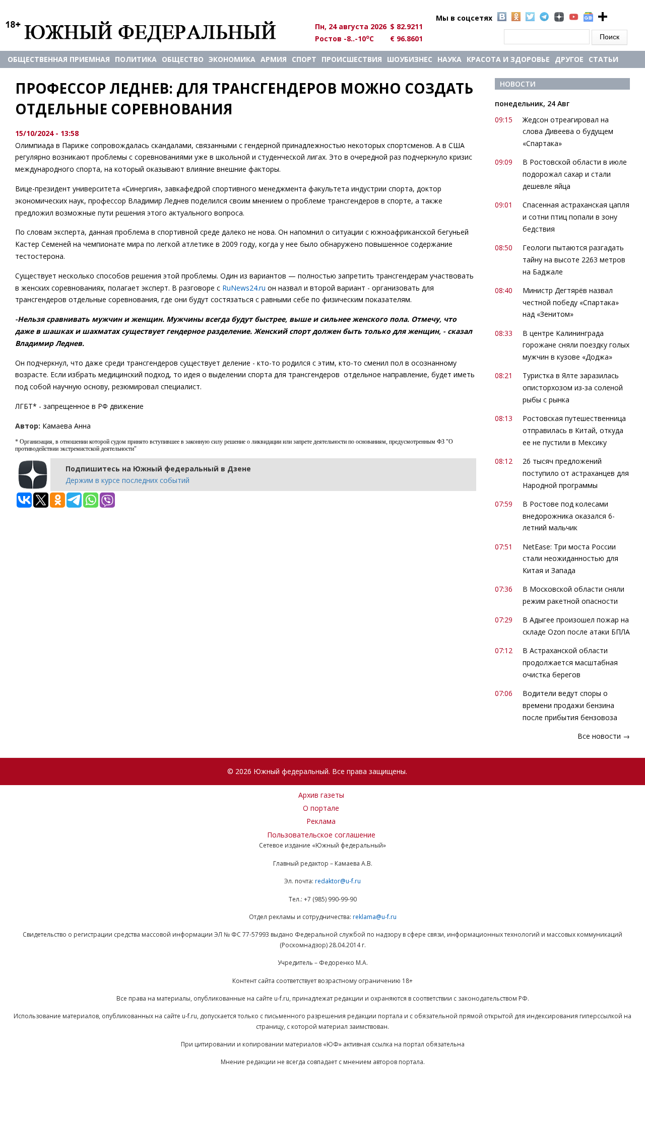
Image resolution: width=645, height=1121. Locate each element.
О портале (321, 808)
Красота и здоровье (508, 59)
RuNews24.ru (244, 288)
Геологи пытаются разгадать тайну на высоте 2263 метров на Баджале (574, 259)
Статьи (603, 59)
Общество (183, 59)
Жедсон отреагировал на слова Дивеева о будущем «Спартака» (568, 132)
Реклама (321, 821)
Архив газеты (321, 795)
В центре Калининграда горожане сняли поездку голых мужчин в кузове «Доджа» (576, 345)
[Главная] (152, 31)
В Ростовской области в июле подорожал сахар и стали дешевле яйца (575, 174)
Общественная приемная (59, 59)
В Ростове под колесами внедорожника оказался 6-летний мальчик (569, 516)
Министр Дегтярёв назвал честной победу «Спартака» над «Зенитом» (571, 302)
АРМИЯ (274, 59)
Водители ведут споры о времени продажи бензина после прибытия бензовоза (570, 705)
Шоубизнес (409, 59)
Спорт (304, 59)
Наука (449, 59)
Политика (136, 59)
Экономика (232, 59)
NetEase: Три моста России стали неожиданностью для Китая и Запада (570, 559)
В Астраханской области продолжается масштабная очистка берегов (570, 662)
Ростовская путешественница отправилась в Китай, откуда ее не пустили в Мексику (574, 430)
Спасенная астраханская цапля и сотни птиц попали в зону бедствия (576, 217)
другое (569, 59)
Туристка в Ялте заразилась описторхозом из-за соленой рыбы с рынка (573, 387)
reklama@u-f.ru (375, 917)
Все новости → (603, 736)
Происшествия (351, 59)
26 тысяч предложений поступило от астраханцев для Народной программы (576, 473)
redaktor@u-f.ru (338, 881)
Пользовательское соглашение (321, 834)
